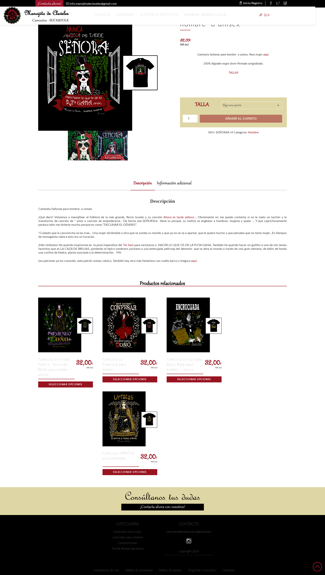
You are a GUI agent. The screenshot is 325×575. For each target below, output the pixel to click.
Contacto (228, 570)
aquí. (266, 54)
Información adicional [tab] (174, 183)
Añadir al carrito (241, 118)
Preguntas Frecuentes (202, 570)
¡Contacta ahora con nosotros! (162, 507)
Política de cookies (170, 570)
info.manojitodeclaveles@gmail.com (188, 531)
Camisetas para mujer (127, 531)
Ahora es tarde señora (178, 217)
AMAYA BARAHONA (206, 15)
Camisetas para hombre (127, 537)
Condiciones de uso (106, 570)
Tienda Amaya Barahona (128, 548)
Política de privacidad (138, 570)
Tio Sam (128, 245)
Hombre (125, 15)
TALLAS (233, 72)
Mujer (102, 15)
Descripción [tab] (143, 183)
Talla (202, 104)
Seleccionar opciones (65, 384)
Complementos (160, 15)
